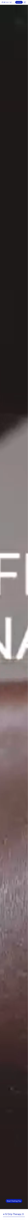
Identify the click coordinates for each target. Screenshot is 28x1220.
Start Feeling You (14, 1201)
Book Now (18, 2)
